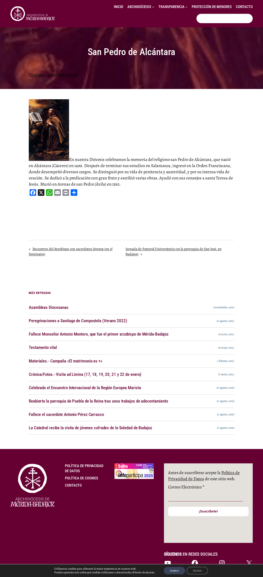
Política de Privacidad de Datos (204, 476)
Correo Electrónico (186, 487)
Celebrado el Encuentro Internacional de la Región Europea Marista (85, 387)
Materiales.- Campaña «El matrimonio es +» (65, 361)
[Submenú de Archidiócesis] (153, 7)
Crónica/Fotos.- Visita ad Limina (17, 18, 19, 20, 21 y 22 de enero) (85, 374)
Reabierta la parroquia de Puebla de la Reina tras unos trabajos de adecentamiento (98, 401)
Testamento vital (43, 347)
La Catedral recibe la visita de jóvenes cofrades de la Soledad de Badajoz (90, 427)
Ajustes (197, 570)
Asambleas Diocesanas (48, 307)
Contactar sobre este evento (53, 75)
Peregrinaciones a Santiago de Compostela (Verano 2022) (78, 320)
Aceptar (174, 570)
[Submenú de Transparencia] (186, 7)
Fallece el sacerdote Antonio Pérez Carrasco (66, 414)
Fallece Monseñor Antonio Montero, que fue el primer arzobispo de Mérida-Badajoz (98, 334)
